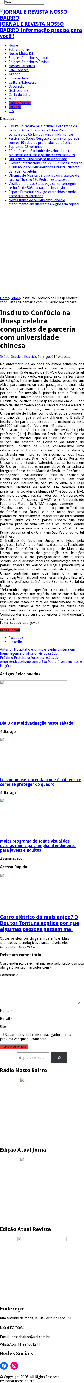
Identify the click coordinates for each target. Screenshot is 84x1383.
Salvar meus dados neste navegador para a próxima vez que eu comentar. (35, 1037)
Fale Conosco (19, 70)
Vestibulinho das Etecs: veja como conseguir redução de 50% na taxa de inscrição (43, 186)
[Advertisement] (42, 252)
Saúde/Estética (20, 103)
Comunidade (19, 78)
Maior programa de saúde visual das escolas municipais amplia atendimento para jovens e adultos (38, 845)
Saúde (15, 298)
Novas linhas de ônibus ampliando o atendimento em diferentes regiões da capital (44, 202)
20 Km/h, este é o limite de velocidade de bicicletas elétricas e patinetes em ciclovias (42, 153)
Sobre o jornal (20, 50)
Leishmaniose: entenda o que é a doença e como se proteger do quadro (40, 782)
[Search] (1, 3)
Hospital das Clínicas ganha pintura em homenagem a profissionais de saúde (37, 651)
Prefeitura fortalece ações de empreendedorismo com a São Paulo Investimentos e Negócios (41, 662)
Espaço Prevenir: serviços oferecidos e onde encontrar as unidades (42, 194)
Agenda (14, 74)
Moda (13, 99)
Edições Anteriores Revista (29, 62)
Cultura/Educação (23, 82)
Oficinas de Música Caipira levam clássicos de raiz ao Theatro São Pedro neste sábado (44, 177)
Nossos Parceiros (22, 66)
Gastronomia (18, 91)
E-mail (6, 1019)
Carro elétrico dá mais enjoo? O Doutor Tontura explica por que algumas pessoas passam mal (39, 923)
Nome (6, 1011)
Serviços (15, 107)
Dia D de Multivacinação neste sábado (38, 159)
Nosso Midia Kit (21, 54)
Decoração (17, 86)
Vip (11, 111)
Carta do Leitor (20, 95)
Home (13, 45)
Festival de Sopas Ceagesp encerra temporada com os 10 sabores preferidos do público (44, 140)
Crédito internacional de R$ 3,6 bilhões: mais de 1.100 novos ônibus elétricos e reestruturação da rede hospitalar (45, 167)
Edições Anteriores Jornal (28, 58)
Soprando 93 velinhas (25, 147)
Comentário (10, 975)
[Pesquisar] (59, 1057)
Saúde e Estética (23, 357)
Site (3, 1027)
